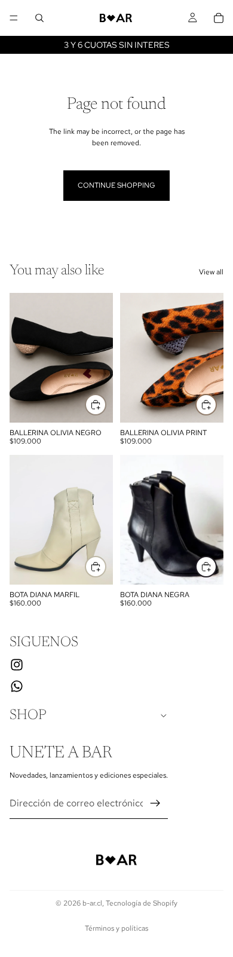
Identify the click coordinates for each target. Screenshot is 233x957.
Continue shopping (116, 185)
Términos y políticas (116, 928)
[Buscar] (39, 18)
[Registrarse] (155, 803)
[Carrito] (219, 18)
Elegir (105, 404)
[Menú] (13, 18)
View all (211, 272)
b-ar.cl (92, 903)
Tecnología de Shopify (141, 903)
